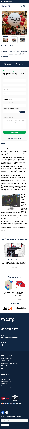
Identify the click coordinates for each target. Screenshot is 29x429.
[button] (5, 39)
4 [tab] (16, 267)
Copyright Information (6, 388)
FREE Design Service (5, 379)
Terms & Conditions (6, 390)
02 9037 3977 (11, 137)
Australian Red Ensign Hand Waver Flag (14, 293)
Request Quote (14, 132)
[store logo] (8, 6)
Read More (4, 56)
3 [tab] (15, 267)
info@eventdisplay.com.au (15, 138)
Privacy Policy (4, 385)
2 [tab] (13, 267)
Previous (2, 289)
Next (27, 289)
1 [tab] (12, 267)
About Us (3, 377)
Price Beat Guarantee (6, 381)
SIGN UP (5, 425)
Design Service (7, 1)
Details (3, 143)
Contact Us (4, 383)
